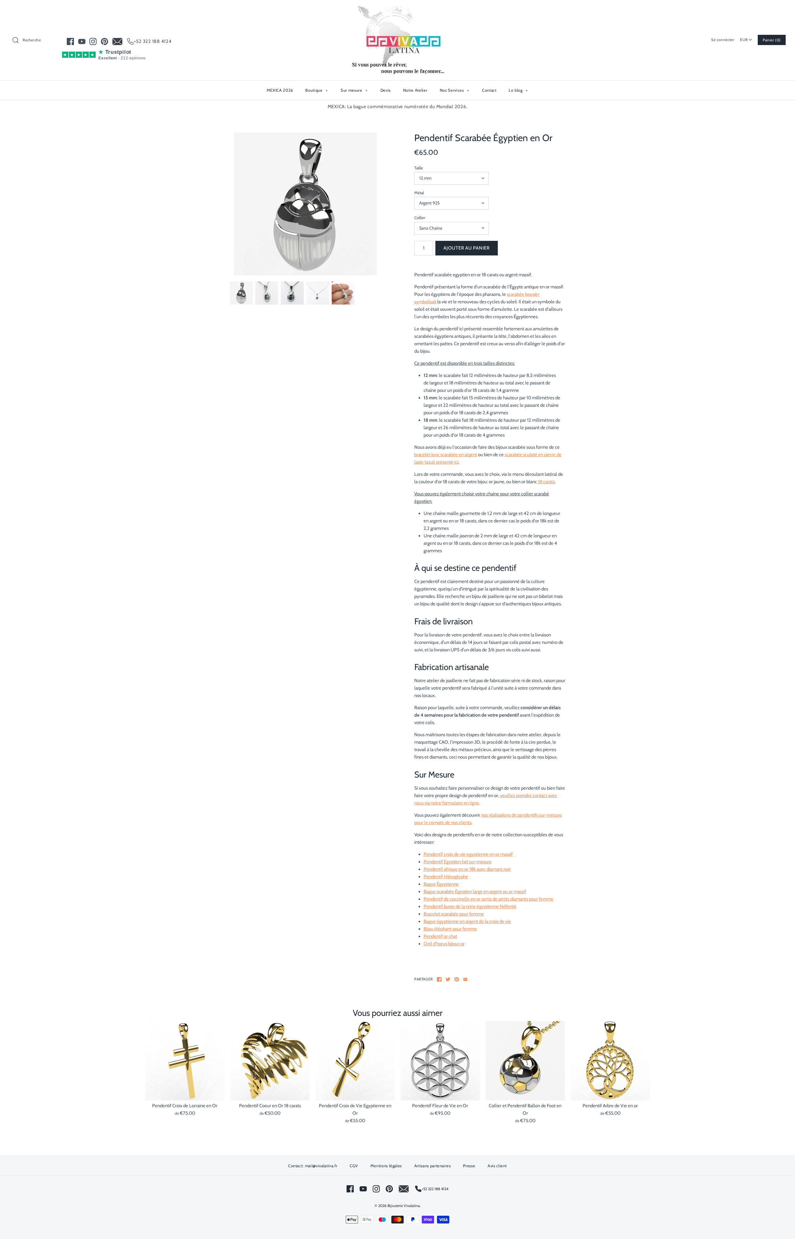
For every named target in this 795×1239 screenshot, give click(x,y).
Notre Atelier (415, 90)
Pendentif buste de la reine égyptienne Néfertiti (470, 906)
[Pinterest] (104, 41)
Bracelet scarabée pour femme (454, 914)
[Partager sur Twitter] (448, 979)
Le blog (518, 90)
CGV (354, 1165)
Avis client (497, 1165)
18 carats (546, 481)
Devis (385, 90)
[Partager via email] (465, 979)
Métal (419, 192)
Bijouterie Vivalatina (404, 1205)
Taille (418, 167)
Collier (419, 217)
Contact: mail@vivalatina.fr (313, 1165)
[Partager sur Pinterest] (456, 979)
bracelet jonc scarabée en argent (445, 454)
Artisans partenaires (432, 1165)
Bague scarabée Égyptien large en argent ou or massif (475, 891)
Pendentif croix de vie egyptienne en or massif (468, 854)
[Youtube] (81, 41)
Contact (489, 90)
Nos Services (454, 90)
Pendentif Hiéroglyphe (446, 876)
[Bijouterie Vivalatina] (397, 10)
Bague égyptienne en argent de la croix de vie (467, 921)
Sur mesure (354, 90)
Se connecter (722, 39)
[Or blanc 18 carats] (305, 203)
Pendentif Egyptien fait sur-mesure (458, 862)
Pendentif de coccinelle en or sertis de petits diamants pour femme (488, 899)
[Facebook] (70, 41)
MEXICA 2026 (280, 90)
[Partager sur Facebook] (439, 979)
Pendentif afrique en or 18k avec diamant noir (467, 869)
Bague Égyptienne (441, 884)
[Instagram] (93, 41)
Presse (469, 1165)
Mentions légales (386, 1165)
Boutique (316, 90)
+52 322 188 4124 (153, 41)
